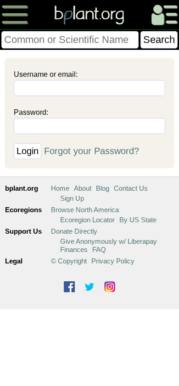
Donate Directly (74, 231)
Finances (74, 249)
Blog (102, 188)
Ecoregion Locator (87, 220)
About (82, 188)
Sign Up (72, 198)
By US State (138, 220)
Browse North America (85, 210)
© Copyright (69, 261)
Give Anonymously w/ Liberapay (108, 241)
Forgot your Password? (91, 151)
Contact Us (131, 188)
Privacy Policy (112, 261)
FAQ (99, 249)
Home (60, 188)
